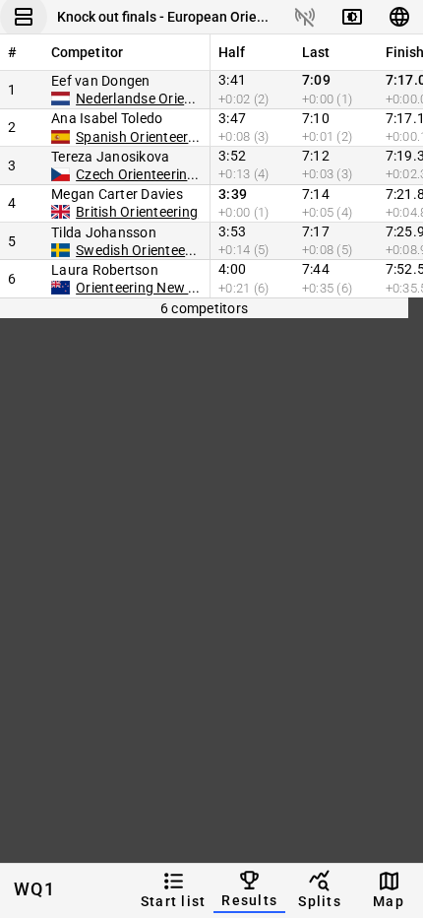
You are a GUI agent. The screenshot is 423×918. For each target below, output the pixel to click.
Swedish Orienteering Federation (178, 250)
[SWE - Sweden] (60, 250)
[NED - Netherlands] (60, 98)
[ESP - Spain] (60, 137)
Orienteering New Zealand (157, 287)
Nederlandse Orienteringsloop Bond (188, 98)
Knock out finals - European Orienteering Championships (164, 17)
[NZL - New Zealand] (60, 288)
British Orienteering (137, 212)
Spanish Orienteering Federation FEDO (197, 137)
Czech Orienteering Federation (171, 174)
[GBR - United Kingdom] (60, 212)
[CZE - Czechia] (60, 174)
